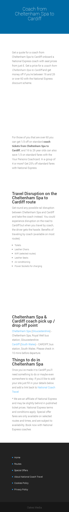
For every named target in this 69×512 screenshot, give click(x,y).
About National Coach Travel (28, 476)
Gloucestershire (41, 331)
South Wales (28, 344)
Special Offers (21, 470)
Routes (17, 463)
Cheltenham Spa (21, 331)
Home (17, 457)
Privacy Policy (21, 489)
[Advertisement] (34, 110)
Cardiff (16, 344)
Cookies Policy (21, 483)
